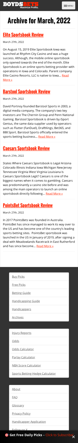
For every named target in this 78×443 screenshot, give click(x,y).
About (16, 389)
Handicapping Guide (26, 301)
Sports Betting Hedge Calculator (34, 374)
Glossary (18, 405)
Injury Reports (21, 333)
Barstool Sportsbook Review (26, 91)
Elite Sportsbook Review (23, 34)
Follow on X (19, 430)
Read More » (46, 137)
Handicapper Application (29, 422)
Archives (18, 317)
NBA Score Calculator (26, 365)
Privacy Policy (21, 414)
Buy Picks (18, 277)
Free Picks (19, 285)
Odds (15, 341)
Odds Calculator (23, 349)
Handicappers (21, 309)
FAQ (14, 397)
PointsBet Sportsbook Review (28, 205)
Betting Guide (21, 293)
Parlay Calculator (23, 357)
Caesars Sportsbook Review (26, 148)
